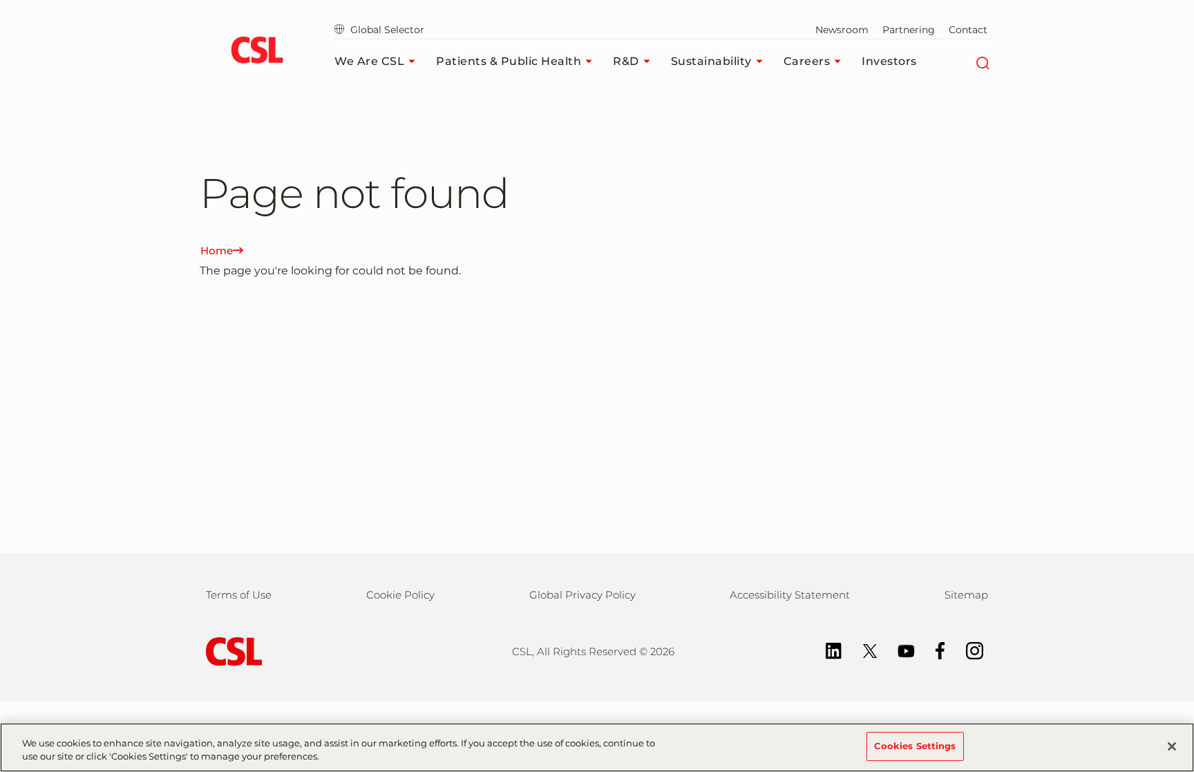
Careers (807, 61)
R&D (626, 61)
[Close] (1172, 746)
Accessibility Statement (790, 594)
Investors (889, 61)
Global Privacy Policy (582, 594)
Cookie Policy (400, 594)
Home (216, 250)
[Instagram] (967, 649)
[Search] (982, 61)
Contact (968, 29)
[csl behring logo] (231, 650)
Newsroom (842, 29)
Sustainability (711, 61)
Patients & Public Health (508, 61)
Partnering (908, 29)
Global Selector (386, 29)
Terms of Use (239, 594)
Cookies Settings (915, 745)
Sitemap (966, 594)
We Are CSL (369, 61)
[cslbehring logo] (257, 52)
